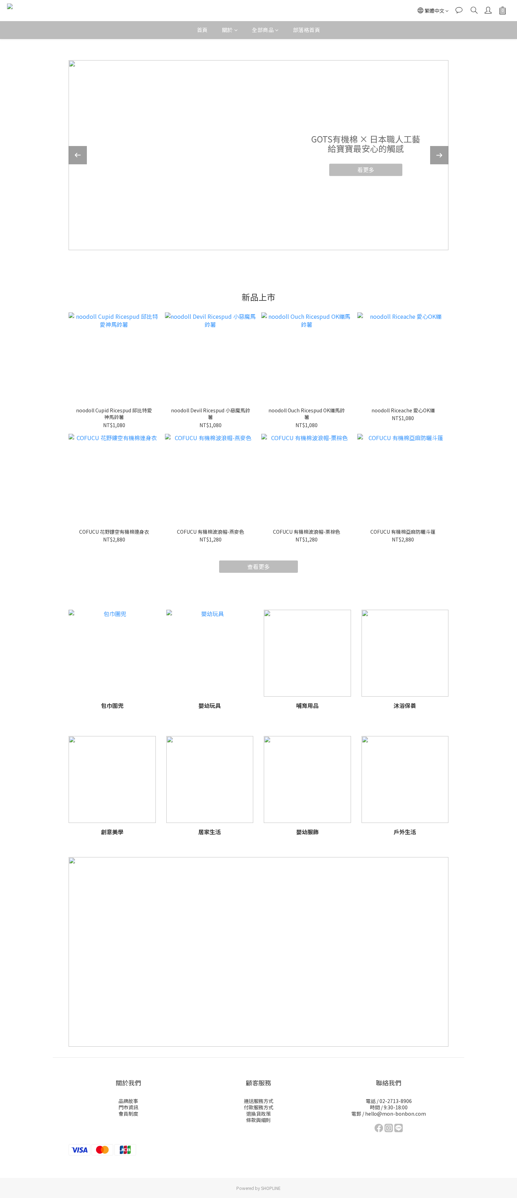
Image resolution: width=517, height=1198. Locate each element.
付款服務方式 (258, 1107)
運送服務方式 (258, 1100)
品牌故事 (128, 1100)
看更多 (365, 169)
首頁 (202, 29)
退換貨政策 (258, 1113)
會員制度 (128, 1113)
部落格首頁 (306, 29)
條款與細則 (258, 1119)
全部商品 (263, 29)
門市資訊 (128, 1107)
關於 (227, 29)
